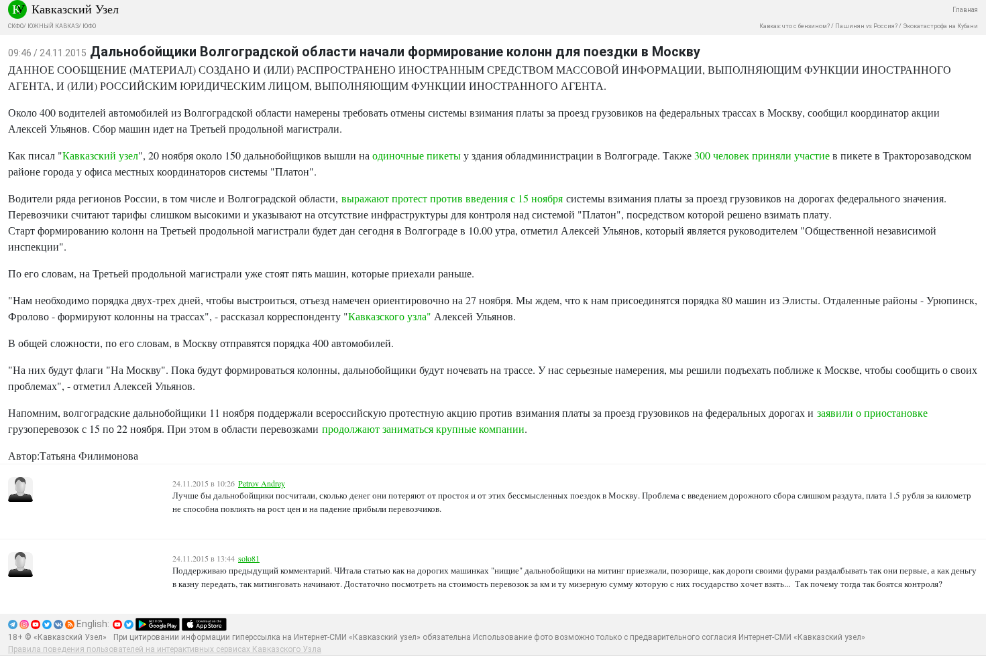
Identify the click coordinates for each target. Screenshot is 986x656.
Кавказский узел (100, 155)
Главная (965, 9)
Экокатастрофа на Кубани (940, 26)
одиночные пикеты (416, 155)
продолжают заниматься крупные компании (423, 428)
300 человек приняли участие (762, 155)
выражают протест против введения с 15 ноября (452, 198)
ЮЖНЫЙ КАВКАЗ (53, 26)
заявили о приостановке (872, 412)
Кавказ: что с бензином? (794, 26)
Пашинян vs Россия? (866, 26)
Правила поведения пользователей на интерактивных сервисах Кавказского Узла (164, 649)
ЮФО (89, 26)
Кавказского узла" (389, 316)
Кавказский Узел (75, 9)
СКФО (15, 26)
